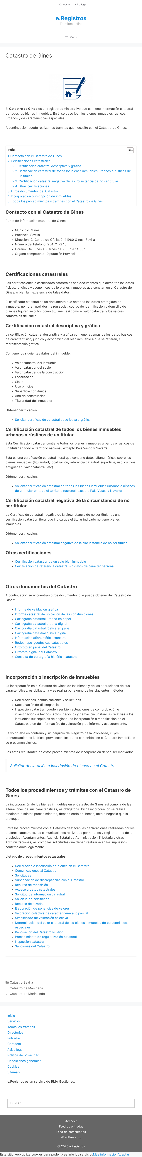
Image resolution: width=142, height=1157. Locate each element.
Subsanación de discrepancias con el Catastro (49, 880)
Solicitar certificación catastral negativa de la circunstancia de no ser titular (71, 543)
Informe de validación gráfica (36, 609)
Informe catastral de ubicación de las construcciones (54, 614)
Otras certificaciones (33, 186)
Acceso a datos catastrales (35, 889)
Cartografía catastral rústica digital (41, 633)
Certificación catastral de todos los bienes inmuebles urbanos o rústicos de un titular (74, 173)
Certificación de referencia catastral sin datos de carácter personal (64, 566)
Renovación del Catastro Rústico (39, 932)
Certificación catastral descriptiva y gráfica (49, 166)
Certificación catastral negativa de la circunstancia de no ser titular (68, 181)
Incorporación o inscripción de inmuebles (41, 196)
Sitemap (13, 1072)
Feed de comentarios (71, 1132)
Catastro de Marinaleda (27, 994)
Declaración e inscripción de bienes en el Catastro (52, 866)
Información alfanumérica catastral (40, 638)
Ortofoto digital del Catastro (36, 652)
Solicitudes (23, 875)
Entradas (14, 1038)
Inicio (11, 1015)
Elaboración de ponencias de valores (42, 908)
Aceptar (123, 1154)
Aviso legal (80, 4)
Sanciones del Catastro (32, 946)
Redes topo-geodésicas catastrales (41, 642)
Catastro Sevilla (21, 982)
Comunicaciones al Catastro (36, 870)
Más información (105, 1154)
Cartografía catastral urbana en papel (43, 619)
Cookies (13, 1066)
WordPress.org (71, 1137)
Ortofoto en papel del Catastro (37, 647)
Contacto (64, 4)
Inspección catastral (30, 941)
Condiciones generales (24, 1061)
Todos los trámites (21, 1027)
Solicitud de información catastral (40, 894)
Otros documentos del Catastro (34, 191)
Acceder (71, 1121)
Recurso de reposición (31, 885)
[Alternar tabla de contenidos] (128, 150)
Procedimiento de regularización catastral (46, 937)
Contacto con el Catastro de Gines (36, 156)
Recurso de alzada (29, 904)
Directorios (15, 1032)
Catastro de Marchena (26, 988)
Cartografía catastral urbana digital (41, 624)
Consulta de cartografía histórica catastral (46, 657)
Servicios (14, 1021)
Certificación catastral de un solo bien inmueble (50, 561)
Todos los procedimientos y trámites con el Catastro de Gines (57, 201)
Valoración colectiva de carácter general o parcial (51, 913)
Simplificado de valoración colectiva (41, 918)
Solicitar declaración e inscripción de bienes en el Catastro (63, 765)
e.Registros (71, 18)
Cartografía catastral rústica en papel (42, 628)
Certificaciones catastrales (30, 161)
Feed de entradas (71, 1126)
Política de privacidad (23, 1055)
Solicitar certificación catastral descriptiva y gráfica (53, 419)
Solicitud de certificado (32, 899)
